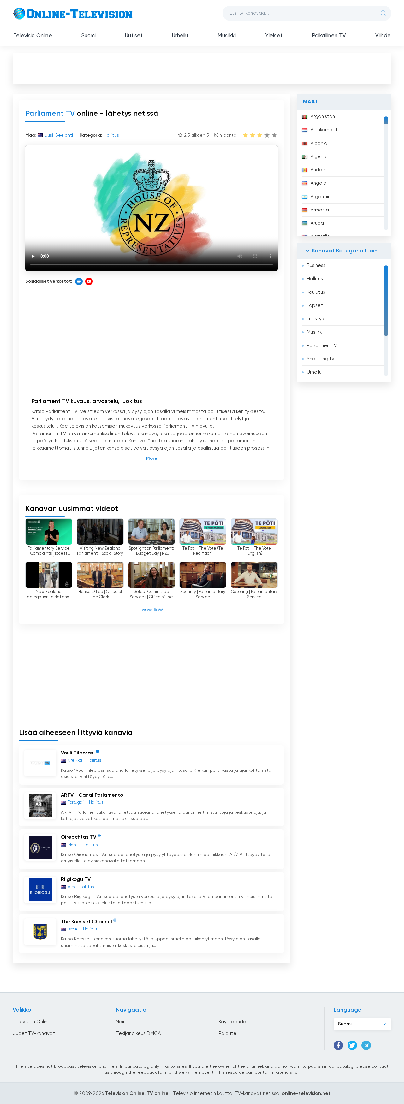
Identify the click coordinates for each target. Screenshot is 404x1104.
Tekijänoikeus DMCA (138, 1033)
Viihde (383, 35)
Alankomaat (324, 129)
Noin (121, 1021)
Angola (318, 183)
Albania (319, 143)
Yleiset (273, 35)
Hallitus (315, 278)
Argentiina (322, 196)
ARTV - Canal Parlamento (92, 795)
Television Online (31, 1021)
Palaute (227, 1033)
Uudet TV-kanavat (34, 1033)
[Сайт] (79, 281)
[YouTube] (89, 281)
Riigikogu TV (76, 879)
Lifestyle (316, 318)
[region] (344, 173)
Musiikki (226, 35)
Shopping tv (320, 359)
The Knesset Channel (86, 921)
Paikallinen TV (329, 35)
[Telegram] (366, 1045)
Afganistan (323, 116)
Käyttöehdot (233, 1021)
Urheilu (180, 35)
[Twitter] (352, 1045)
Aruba (317, 223)
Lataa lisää (151, 610)
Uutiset (134, 35)
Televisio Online (32, 35)
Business (316, 265)
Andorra (320, 170)
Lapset (315, 305)
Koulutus (316, 292)
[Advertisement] (202, 68)
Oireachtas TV (78, 837)
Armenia (320, 210)
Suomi (88, 35)
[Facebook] (338, 1045)
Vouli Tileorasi (78, 753)
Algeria (318, 156)
